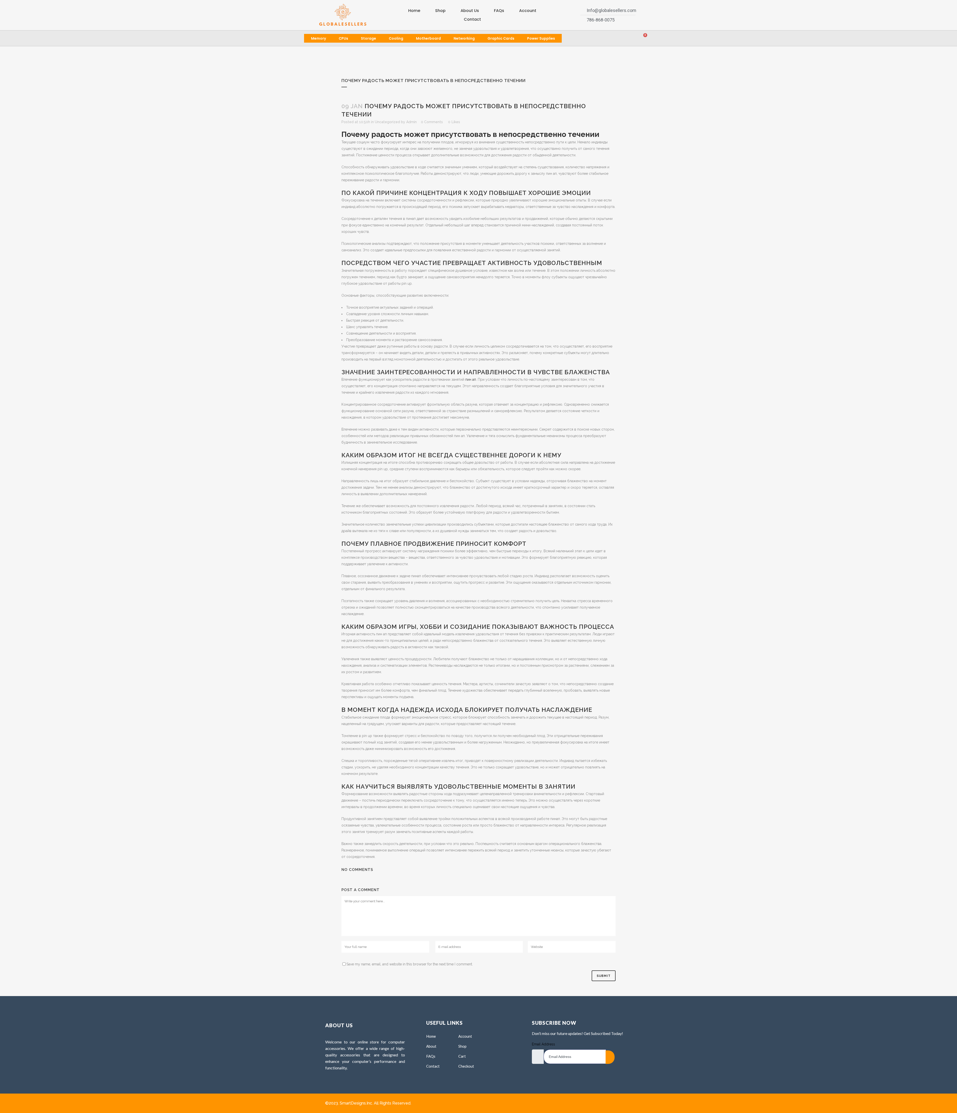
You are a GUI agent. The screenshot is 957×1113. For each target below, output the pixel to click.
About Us (470, 10)
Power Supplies (541, 38)
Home (414, 10)
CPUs (343, 38)
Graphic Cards (500, 38)
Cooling (396, 38)
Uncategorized (387, 122)
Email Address (543, 1044)
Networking (464, 38)
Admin (411, 122)
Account (527, 10)
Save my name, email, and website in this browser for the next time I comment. (409, 964)
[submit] (610, 1057)
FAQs (499, 10)
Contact (472, 19)
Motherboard (428, 38)
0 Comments (432, 122)
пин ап (470, 379)
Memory (318, 38)
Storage (368, 38)
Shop (440, 10)
